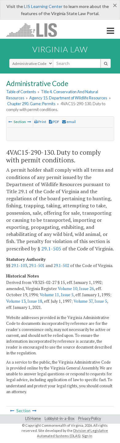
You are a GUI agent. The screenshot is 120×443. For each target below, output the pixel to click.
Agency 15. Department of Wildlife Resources (68, 97)
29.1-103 (19, 265)
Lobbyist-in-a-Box (59, 418)
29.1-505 (51, 248)
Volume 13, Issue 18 (24, 301)
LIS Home (33, 418)
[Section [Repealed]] (10, 121)
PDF (55, 121)
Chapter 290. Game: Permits (31, 103)
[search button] (106, 63)
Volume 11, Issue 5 (57, 294)
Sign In (87, 436)
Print (42, 121)
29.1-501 (37, 265)
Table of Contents (21, 91)
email (71, 121)
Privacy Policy (89, 418)
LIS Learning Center (43, 6)
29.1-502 (61, 265)
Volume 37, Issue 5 (90, 301)
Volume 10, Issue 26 (76, 288)
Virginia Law (60, 49)
